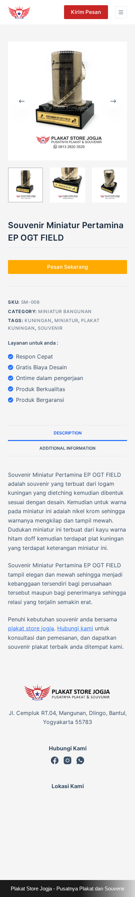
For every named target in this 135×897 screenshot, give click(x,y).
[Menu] (121, 12)
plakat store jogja (31, 628)
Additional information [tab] (67, 448)
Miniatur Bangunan (65, 311)
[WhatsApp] (80, 760)
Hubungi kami (75, 628)
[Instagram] (67, 760)
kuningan (38, 320)
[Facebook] (54, 760)
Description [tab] (68, 432)
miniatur (66, 320)
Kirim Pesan (86, 12)
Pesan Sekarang (67, 267)
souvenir (50, 328)
